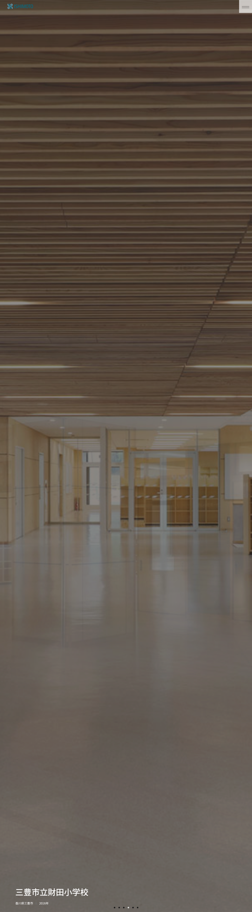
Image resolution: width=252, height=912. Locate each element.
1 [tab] (114, 907)
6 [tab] (137, 907)
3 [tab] (124, 907)
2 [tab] (119, 907)
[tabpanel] (126, 456)
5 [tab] (133, 907)
